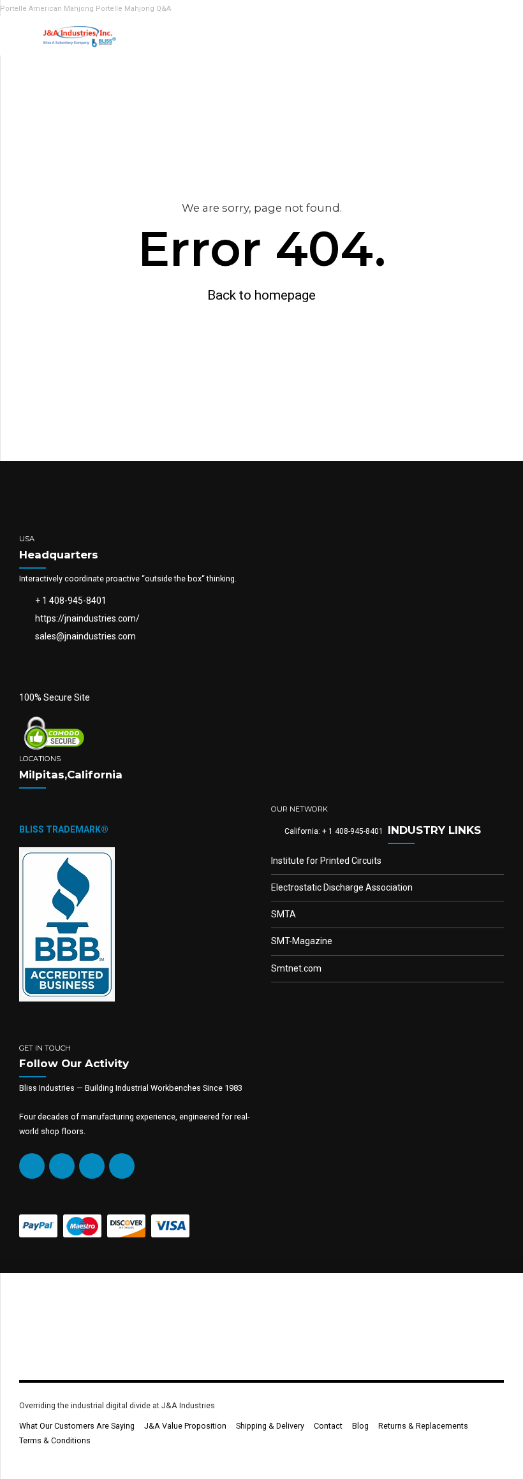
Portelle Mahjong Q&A (133, 8)
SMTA (283, 914)
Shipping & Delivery (270, 1426)
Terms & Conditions (55, 1440)
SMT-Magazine (301, 941)
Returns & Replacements (423, 1426)
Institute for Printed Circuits (326, 861)
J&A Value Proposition (185, 1426)
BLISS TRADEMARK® (63, 829)
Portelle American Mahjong (47, 8)
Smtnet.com (296, 968)
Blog (360, 1426)
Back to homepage (261, 295)
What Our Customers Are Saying (77, 1426)
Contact (328, 1426)
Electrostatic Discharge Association (342, 887)
